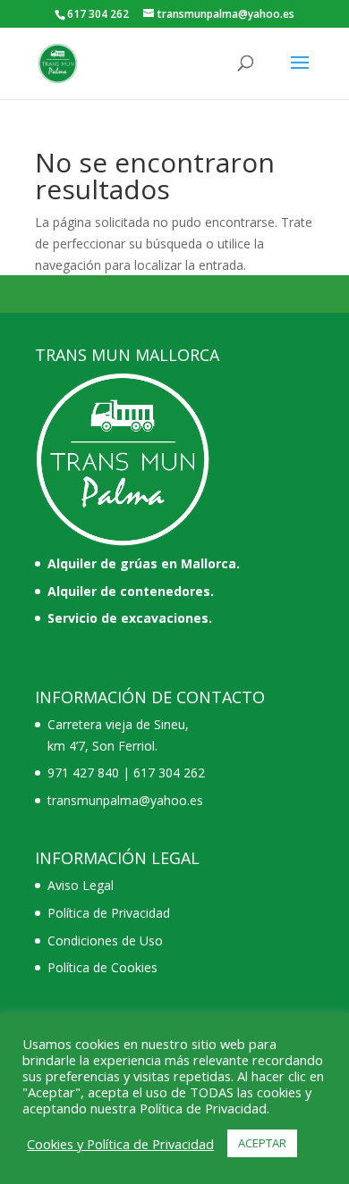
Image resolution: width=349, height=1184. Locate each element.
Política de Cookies (102, 967)
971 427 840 (83, 772)
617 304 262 (169, 772)
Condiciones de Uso (105, 940)
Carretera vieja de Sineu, (118, 724)
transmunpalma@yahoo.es (125, 800)
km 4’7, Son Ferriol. (102, 745)
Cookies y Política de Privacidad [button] (120, 1144)
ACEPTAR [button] (262, 1143)
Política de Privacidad (108, 912)
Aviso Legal (80, 885)
